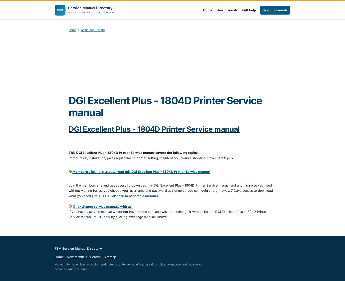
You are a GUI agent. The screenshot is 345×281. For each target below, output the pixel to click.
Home (207, 10)
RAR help (249, 10)
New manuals (227, 10)
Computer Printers (93, 29)
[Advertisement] (172, 64)
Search (95, 257)
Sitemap (110, 257)
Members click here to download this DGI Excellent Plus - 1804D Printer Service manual (141, 172)
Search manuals (275, 10)
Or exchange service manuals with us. (103, 206)
